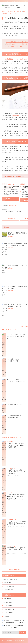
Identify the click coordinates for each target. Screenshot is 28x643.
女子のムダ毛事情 (8, 602)
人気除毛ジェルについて (9, 609)
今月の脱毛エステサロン (9, 586)
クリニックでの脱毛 (8, 612)
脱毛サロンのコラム (8, 582)
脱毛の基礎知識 (7, 598)
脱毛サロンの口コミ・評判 (10, 579)
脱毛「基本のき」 (18, 11)
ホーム (3, 640)
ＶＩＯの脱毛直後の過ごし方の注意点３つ (11, 212)
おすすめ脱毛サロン (8, 589)
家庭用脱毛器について (9, 616)
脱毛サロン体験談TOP (14, 569)
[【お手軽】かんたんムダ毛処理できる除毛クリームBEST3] (14, 627)
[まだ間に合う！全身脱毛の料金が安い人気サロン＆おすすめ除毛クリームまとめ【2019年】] (14, 622)
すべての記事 (10, 11)
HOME (3, 11)
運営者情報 (9, 640)
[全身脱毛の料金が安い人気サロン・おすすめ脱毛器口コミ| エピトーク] (14, 7)
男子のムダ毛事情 (8, 605)
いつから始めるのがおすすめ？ (15, 46)
